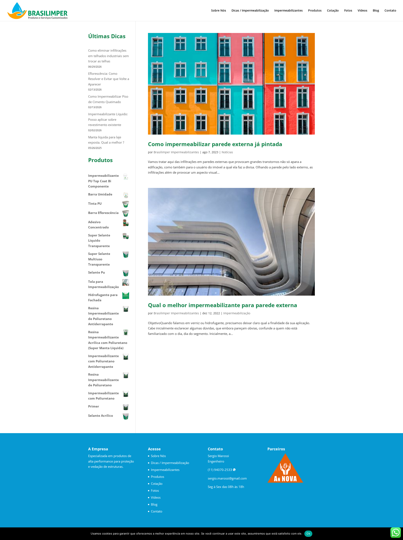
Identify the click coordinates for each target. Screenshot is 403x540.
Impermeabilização (236, 313)
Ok (308, 533)
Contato (390, 10)
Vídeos (362, 10)
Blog (376, 10)
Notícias (227, 152)
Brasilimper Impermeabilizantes (176, 152)
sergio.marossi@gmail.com (227, 478)
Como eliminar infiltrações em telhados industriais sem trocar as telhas (108, 55)
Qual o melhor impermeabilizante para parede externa (222, 305)
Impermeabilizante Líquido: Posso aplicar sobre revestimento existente (108, 119)
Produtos (315, 10)
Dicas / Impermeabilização (250, 10)
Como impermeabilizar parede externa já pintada (215, 144)
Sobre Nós (218, 10)
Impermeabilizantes (288, 10)
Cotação (333, 10)
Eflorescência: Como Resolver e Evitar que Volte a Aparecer (108, 78)
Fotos (348, 10)
